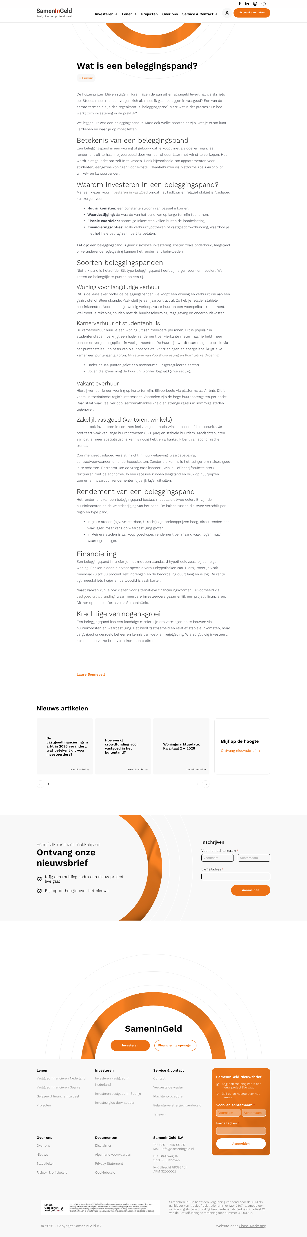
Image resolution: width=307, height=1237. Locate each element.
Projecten (44, 1105)
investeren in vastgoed (129, 192)
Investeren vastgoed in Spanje (118, 1094)
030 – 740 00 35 (172, 1145)
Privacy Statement (109, 1163)
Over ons (43, 1146)
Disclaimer (103, 1146)
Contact (159, 1078)
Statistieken (46, 1163)
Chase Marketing (252, 1226)
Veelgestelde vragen (168, 1087)
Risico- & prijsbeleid (52, 1172)
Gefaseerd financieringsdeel (58, 1096)
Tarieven (159, 1114)
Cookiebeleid (105, 1172)
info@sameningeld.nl (178, 1149)
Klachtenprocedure (167, 1096)
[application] (115, 14)
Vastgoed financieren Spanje (58, 1087)
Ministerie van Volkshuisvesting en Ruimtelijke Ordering (173, 355)
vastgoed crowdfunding (96, 596)
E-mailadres (212, 869)
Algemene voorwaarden (113, 1154)
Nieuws (42, 1154)
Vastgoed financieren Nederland (61, 1078)
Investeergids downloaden (115, 1103)
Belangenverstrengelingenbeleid (177, 1105)
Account (227, 13)
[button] (252, 13)
